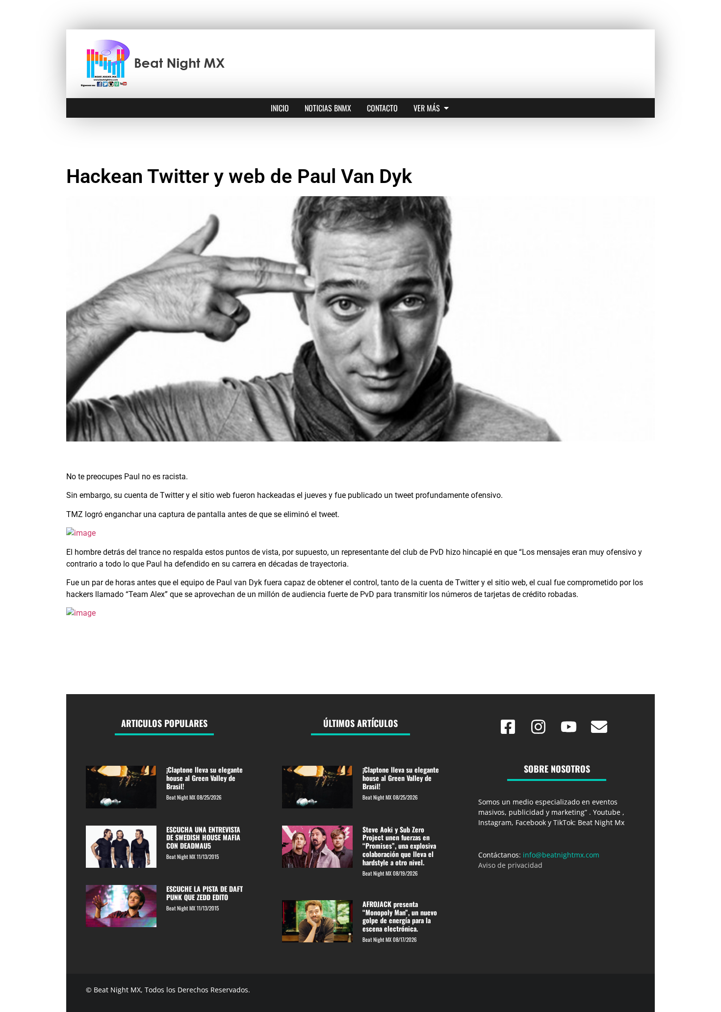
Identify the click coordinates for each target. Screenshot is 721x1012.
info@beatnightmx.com (561, 854)
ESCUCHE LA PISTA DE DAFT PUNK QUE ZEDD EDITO (204, 892)
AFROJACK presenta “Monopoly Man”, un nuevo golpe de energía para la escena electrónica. (399, 916)
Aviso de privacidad (510, 865)
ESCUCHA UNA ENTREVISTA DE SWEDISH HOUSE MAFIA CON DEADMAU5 (203, 837)
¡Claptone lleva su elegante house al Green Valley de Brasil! (204, 777)
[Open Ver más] (446, 108)
